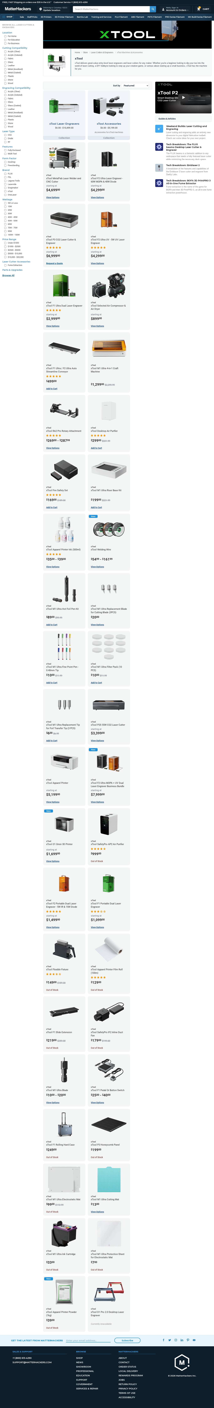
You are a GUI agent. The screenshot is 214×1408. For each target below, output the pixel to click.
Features (7, 146)
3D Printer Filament (64, 17)
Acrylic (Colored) (15, 55)
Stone (10, 80)
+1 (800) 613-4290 (79, 2)
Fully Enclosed (14, 150)
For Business (13, 43)
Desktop (11, 162)
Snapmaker (13, 188)
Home (77, 52)
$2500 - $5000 (14, 250)
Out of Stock (97, 861)
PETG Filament (155, 17)
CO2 (10, 135)
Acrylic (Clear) (14, 51)
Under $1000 (13, 243)
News (79, 1362)
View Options (52, 197)
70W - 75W (13, 228)
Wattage (7, 199)
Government (84, 1384)
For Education (14, 40)
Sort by (116, 85)
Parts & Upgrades (12, 270)
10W (10, 206)
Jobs (122, 1379)
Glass (10, 62)
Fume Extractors (15, 265)
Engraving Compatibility (16, 88)
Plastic (11, 76)
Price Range (9, 239)
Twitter (169, 1340)
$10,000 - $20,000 (15, 257)
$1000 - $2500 (14, 246)
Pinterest (188, 1340)
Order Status (127, 1366)
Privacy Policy (128, 1388)
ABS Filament (137, 17)
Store (85, 52)
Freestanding (13, 165)
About (123, 1358)
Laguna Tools (14, 180)
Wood (10, 83)
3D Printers (46, 17)
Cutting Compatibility (14, 48)
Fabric (10, 58)
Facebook (163, 1340)
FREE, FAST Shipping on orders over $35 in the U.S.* (26, 2)
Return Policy (128, 1384)
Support (81, 1379)
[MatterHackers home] (18, 9)
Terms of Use (127, 1393)
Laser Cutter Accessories (16, 261)
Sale (22, 17)
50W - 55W (13, 220)
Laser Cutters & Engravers (102, 52)
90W (10, 231)
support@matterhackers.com (32, 1362)
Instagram (176, 1340)
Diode (10, 138)
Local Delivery (128, 1371)
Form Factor (9, 158)
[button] (53, 9)
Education (83, 1375)
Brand (6, 170)
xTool (10, 191)
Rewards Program (131, 1375)
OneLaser (12, 195)
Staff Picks (32, 17)
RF (9, 142)
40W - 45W (13, 217)
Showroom (83, 1366)
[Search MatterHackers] (153, 9)
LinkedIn (182, 1340)
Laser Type (8, 131)
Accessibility (127, 1397)
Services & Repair (87, 1388)
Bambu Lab (82, 17)
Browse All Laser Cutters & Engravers (18, 26)
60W (10, 224)
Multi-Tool (12, 153)
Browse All (8, 275)
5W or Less (13, 203)
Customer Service (62, 2)
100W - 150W (14, 235)
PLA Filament (121, 17)
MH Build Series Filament (200, 17)
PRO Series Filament (175, 17)
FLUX (10, 173)
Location (7, 32)
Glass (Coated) (14, 105)
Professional (85, 1371)
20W (10, 210)
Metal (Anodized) (15, 69)
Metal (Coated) (14, 72)
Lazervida (12, 184)
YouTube (194, 1340)
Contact (124, 1362)
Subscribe (127, 1340)
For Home (12, 36)
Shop (79, 1358)
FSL (9, 177)
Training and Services (101, 17)
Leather (11, 65)
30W (10, 213)
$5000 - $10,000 (15, 253)
